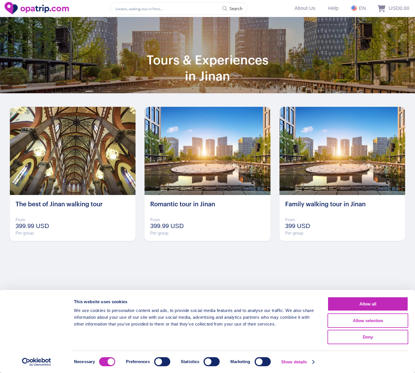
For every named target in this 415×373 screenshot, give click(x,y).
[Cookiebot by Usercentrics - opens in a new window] (36, 362)
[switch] (162, 361)
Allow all (367, 304)
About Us (304, 8)
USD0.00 (399, 8)
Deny (368, 337)
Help (333, 8)
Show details (294, 361)
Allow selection (368, 320)
